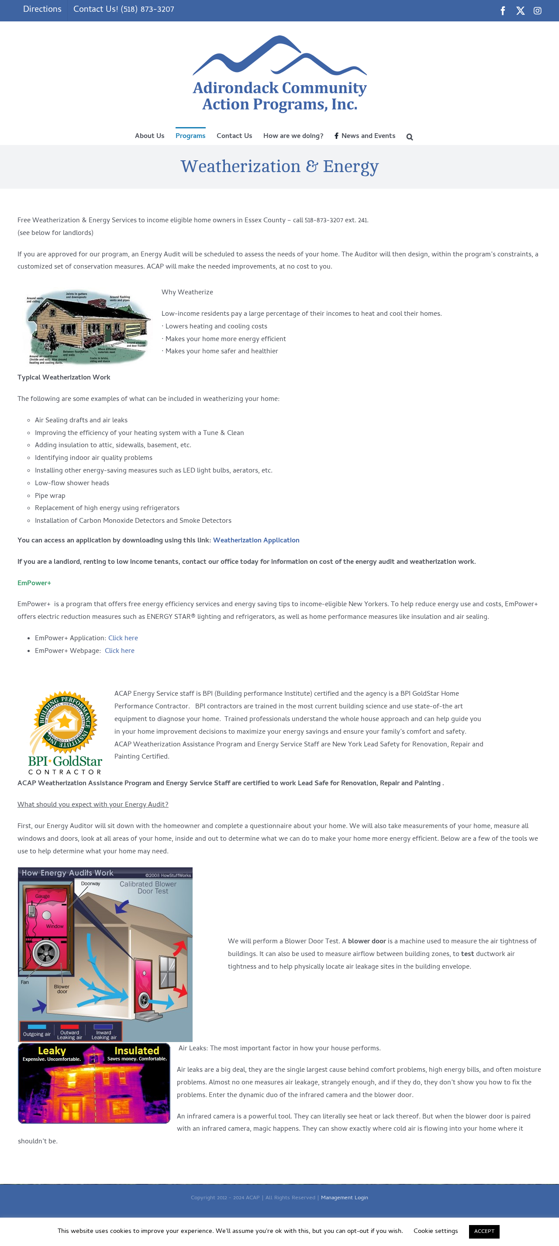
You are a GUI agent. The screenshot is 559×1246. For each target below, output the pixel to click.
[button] (410, 136)
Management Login (344, 1198)
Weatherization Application (256, 541)
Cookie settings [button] (436, 1231)
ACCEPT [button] (484, 1231)
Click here (123, 639)
